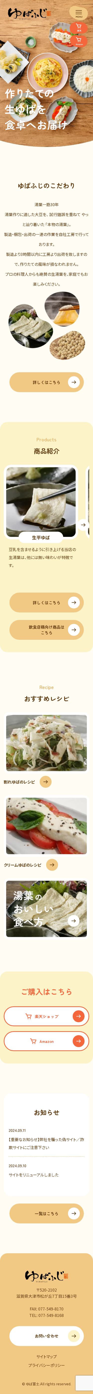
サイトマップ (46, 1356)
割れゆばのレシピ (19, 782)
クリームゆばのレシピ (22, 865)
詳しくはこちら (47, 382)
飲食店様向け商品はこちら (46, 629)
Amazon (46, 1041)
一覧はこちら (47, 1213)
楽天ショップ (47, 1016)
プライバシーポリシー (46, 1365)
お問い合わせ (47, 1336)
